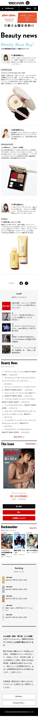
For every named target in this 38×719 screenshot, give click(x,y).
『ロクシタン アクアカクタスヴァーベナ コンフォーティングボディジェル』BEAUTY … (19, 414)
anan (27, 19)
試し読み (19, 506)
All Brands (9, 8)
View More (18, 437)
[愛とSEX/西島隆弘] (19, 468)
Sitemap (18, 696)
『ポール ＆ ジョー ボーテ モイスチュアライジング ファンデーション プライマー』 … (18, 381)
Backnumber (31, 444)
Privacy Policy (18, 703)
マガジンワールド (19, 3)
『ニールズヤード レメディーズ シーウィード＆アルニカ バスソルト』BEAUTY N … (19, 423)
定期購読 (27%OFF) (19, 518)
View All (33, 528)
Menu (28, 8)
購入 (19, 512)
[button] (35, 543)
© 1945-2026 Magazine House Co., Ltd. (19, 712)
